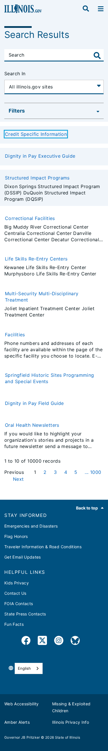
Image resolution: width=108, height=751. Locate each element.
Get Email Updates (22, 557)
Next (18, 479)
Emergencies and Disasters (31, 526)
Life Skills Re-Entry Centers (36, 259)
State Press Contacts (25, 613)
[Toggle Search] (97, 55)
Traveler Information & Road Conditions (43, 546)
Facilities (15, 334)
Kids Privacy (16, 582)
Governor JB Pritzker (22, 737)
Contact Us (15, 593)
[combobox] (29, 668)
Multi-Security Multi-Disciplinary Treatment (42, 297)
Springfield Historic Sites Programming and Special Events (49, 378)
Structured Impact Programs (37, 178)
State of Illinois (67, 737)
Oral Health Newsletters (32, 425)
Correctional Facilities (30, 218)
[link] (26, 641)
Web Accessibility (21, 703)
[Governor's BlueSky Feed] (75, 641)
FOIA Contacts (18, 603)
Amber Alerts (17, 722)
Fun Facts (14, 624)
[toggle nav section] (101, 9)
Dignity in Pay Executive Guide (40, 156)
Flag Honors (16, 536)
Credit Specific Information (36, 134)
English (24, 668)
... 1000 (93, 472)
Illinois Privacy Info (70, 722)
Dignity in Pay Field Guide (34, 403)
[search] (86, 9)
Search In (14, 73)
